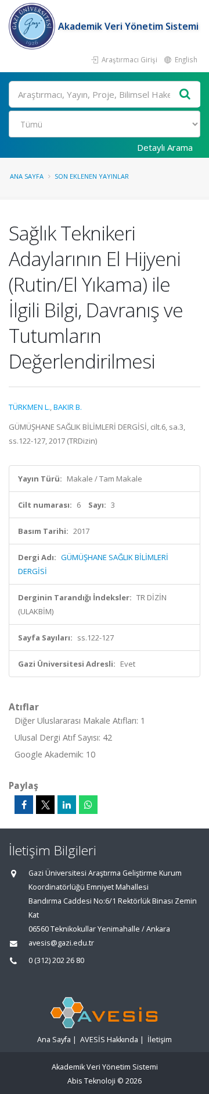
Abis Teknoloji (91, 1081)
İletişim (159, 1040)
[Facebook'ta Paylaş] (24, 804)
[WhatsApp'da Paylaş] (88, 804)
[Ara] (185, 95)
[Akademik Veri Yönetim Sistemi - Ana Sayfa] (33, 26)
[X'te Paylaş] (45, 804)
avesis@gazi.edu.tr (61, 943)
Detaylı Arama (165, 147)
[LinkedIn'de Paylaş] (66, 804)
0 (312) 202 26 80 (56, 960)
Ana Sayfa (27, 176)
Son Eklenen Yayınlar (92, 176)
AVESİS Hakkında (109, 1040)
